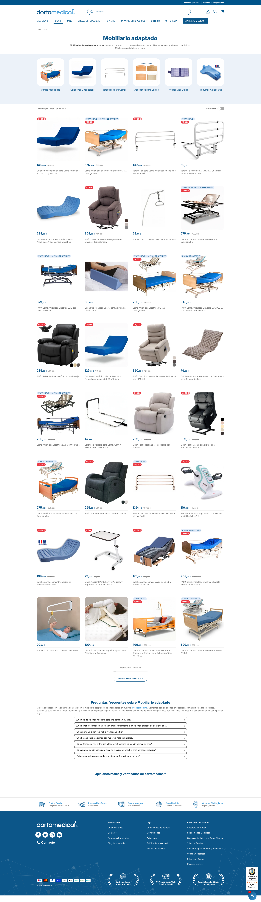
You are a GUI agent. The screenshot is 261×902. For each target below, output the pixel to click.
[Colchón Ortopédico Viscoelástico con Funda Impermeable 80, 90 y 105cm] (106, 345)
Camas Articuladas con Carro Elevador (205, 838)
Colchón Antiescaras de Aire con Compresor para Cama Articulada (202, 377)
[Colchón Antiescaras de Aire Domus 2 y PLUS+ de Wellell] (154, 550)
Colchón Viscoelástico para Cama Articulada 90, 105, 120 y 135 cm (58, 172)
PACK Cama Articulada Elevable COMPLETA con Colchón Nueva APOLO (202, 309)
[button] (223, 12)
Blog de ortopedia (116, 843)
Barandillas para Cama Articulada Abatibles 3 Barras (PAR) (154, 172)
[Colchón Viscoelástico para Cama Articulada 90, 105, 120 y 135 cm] (58, 139)
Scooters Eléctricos (196, 827)
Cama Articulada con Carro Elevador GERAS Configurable (106, 172)
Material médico (194, 21)
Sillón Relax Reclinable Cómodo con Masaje (58, 376)
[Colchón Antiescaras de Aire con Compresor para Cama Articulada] (202, 345)
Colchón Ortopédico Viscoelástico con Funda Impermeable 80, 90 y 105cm (103, 377)
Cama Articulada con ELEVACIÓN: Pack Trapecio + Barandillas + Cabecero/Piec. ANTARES (152, 653)
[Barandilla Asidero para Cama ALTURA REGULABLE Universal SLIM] (106, 413)
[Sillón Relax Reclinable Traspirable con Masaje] (154, 413)
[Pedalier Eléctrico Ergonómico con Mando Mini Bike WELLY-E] (202, 482)
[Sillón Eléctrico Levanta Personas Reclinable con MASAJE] (154, 345)
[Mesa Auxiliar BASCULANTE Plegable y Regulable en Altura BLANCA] (106, 550)
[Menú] (256, 868)
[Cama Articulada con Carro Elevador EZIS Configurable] (202, 208)
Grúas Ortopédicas (89, 21)
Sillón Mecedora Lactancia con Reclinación (106, 513)
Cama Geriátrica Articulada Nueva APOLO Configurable (57, 514)
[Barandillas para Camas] (114, 72)
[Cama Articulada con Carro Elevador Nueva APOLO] (202, 619)
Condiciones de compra (158, 827)
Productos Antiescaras (210, 89)
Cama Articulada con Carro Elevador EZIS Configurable (200, 240)
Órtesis (155, 21)
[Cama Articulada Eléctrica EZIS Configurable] (58, 413)
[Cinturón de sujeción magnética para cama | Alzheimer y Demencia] (106, 619)
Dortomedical (47, 886)
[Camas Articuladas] (50, 72)
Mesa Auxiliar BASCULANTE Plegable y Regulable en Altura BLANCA (103, 583)
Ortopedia (171, 21)
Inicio (39, 29)
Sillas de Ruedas (195, 843)
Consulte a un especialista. (213, 2)
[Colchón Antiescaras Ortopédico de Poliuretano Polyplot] (58, 550)
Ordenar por (43, 108)
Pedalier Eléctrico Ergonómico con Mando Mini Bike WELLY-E (201, 514)
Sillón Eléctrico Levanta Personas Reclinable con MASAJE (154, 377)
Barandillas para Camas (114, 89)
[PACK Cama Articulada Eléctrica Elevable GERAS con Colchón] (202, 550)
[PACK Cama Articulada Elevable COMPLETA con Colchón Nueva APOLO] (202, 276)
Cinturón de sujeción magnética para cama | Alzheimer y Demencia (106, 651)
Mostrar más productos (131, 678)
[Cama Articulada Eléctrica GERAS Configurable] (154, 276)
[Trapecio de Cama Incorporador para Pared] (58, 619)
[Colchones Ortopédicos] (82, 72)
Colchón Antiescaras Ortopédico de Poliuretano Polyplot (54, 583)
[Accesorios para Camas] (146, 72)
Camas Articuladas (50, 89)
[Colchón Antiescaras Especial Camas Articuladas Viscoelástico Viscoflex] (58, 208)
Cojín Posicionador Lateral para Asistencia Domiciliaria (105, 309)
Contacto (48, 842)
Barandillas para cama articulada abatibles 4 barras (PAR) (154, 514)
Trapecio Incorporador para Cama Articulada (154, 239)
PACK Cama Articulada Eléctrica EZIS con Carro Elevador (57, 309)
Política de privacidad (157, 843)
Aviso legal (152, 838)
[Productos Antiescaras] (210, 72)
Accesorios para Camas (146, 89)
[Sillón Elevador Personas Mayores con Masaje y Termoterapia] (106, 208)
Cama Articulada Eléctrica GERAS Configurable (149, 309)
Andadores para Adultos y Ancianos (204, 848)
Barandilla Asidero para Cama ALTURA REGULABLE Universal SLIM (103, 446)
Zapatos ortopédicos (133, 21)
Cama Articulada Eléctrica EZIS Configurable (58, 445)
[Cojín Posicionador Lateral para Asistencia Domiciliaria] (106, 276)
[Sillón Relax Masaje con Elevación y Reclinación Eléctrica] (202, 413)
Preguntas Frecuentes (118, 838)
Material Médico (195, 864)
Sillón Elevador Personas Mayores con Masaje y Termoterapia (103, 240)
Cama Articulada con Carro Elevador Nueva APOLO (201, 651)
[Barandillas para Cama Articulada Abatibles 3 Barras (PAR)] (154, 139)
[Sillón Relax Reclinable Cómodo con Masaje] (58, 345)
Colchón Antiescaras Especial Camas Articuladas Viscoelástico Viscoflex (55, 240)
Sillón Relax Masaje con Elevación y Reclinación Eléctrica (198, 446)
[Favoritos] (215, 12)
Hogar (57, 21)
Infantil (110, 21)
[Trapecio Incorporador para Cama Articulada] (154, 208)
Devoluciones (153, 832)
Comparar (211, 108)
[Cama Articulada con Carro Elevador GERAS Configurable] (106, 139)
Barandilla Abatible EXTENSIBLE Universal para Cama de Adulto (201, 172)
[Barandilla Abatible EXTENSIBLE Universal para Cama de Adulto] (202, 139)
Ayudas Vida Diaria (178, 89)
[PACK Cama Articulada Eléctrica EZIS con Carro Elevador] (58, 276)
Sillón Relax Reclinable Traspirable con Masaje (151, 446)
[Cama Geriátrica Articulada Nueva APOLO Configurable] (58, 482)
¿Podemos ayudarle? (191, 2)
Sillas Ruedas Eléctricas (198, 832)
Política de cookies (156, 848)
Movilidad (42, 21)
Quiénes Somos (115, 827)
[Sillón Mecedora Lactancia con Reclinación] (106, 482)
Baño (69, 21)
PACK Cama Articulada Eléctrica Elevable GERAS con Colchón (200, 583)
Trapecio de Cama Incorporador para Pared (57, 650)
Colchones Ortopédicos (82, 89)
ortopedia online (139, 707)
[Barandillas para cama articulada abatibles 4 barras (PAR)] (154, 482)
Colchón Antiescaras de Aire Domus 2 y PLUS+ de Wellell (152, 583)
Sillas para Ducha (195, 859)
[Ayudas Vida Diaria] (178, 72)
